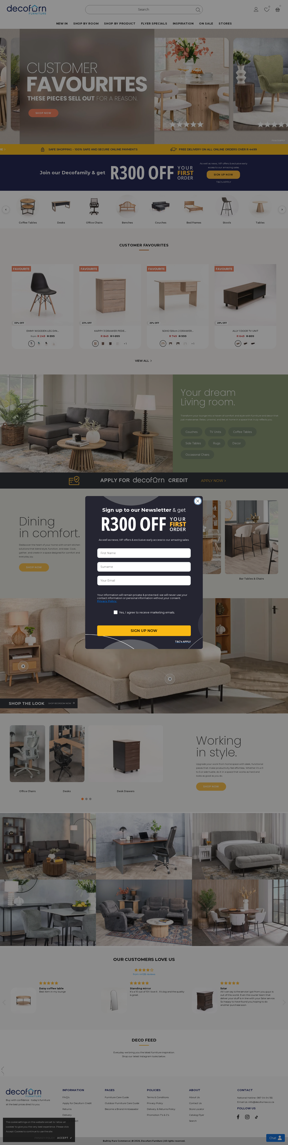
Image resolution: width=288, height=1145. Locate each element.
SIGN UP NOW (144, 631)
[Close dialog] (197, 501)
